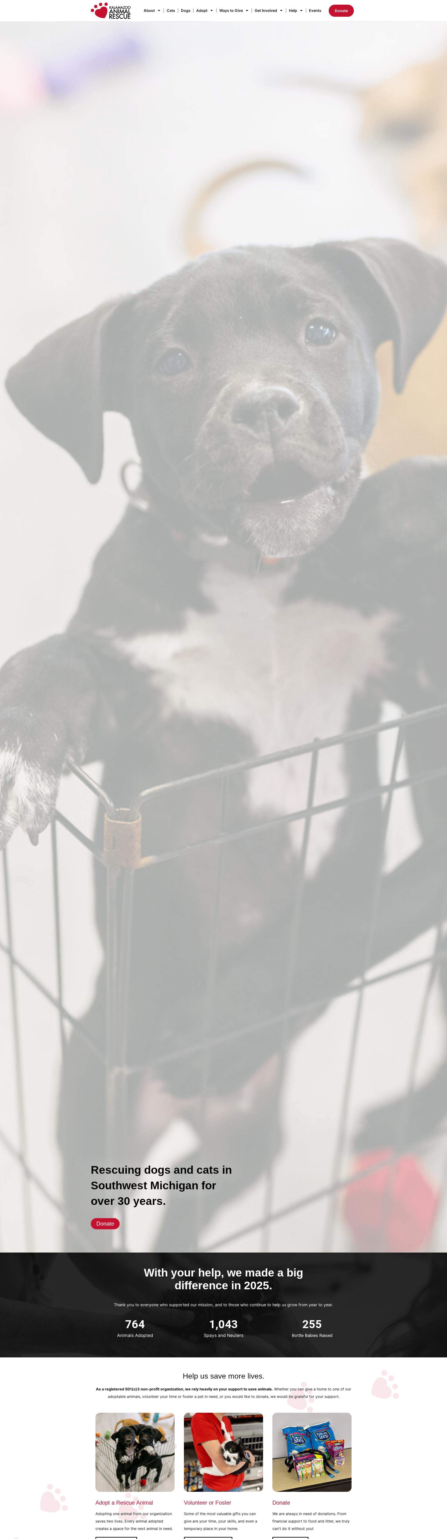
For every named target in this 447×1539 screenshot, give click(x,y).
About (149, 10)
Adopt (201, 10)
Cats (171, 10)
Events (315, 10)
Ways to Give (231, 10)
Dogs (185, 10)
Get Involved (266, 10)
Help (293, 10)
